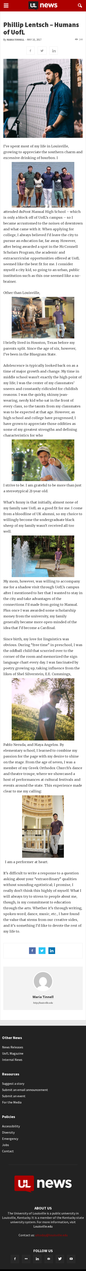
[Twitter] (60, 1259)
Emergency (10, 1138)
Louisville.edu (43, 1226)
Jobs (5, 1145)
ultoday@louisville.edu (51, 1235)
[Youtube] (71, 1259)
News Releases (12, 1047)
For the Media (12, 1102)
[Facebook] (15, 1259)
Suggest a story (13, 1083)
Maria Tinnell (15, 39)
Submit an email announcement (25, 1090)
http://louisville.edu (43, 1002)
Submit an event (13, 1096)
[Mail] (48, 1259)
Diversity (8, 1132)
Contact (8, 1151)
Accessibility (11, 1126)
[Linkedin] (37, 1259)
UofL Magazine (12, 1053)
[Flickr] (26, 1259)
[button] (80, 5)
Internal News (12, 1060)
